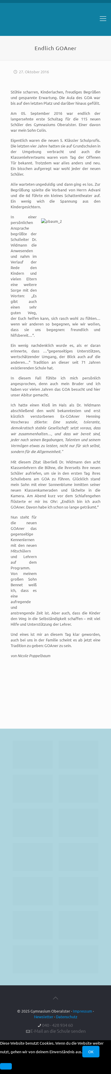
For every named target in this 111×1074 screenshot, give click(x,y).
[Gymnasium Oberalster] (55, 21)
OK (91, 1051)
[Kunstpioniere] (32, 925)
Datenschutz (66, 1016)
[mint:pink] (32, 823)
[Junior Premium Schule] (78, 823)
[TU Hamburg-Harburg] (32, 857)
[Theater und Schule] (78, 857)
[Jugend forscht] (32, 959)
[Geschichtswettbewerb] (78, 925)
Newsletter (43, 1016)
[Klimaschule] (78, 789)
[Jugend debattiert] (78, 754)
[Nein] (6, 1066)
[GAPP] (32, 891)
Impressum (82, 1010)
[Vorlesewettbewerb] (78, 891)
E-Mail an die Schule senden (58, 1031)
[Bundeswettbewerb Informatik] (32, 754)
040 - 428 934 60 (57, 1025)
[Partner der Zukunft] (78, 959)
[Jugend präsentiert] (32, 789)
